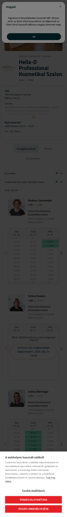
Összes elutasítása (33, 500)
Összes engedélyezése (33, 509)
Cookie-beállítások (33, 490)
